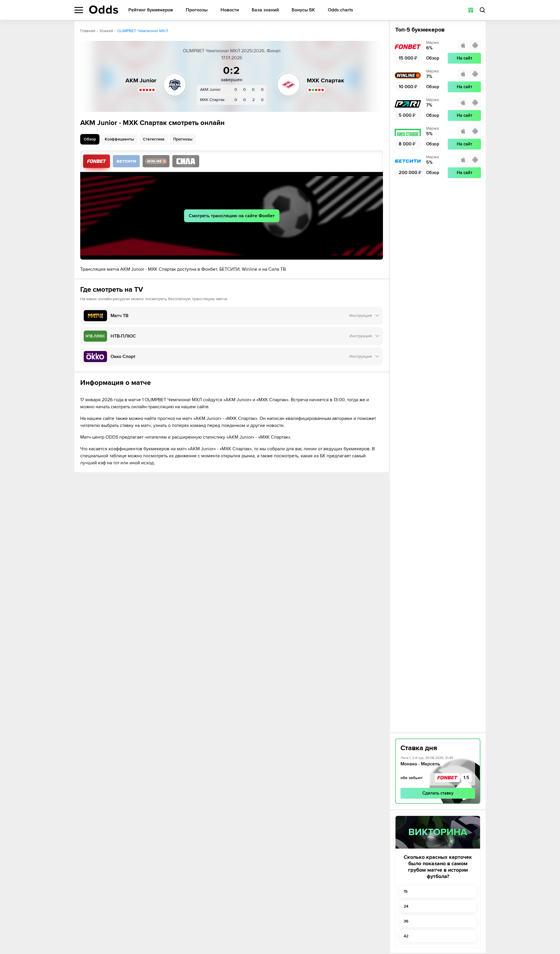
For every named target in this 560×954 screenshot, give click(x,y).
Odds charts (340, 10)
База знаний (265, 10)
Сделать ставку (438, 793)
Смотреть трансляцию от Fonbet (96, 161)
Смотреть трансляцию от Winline (156, 161)
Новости (229, 10)
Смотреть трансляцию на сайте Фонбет (232, 216)
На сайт (464, 58)
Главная (87, 30)
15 (405, 891)
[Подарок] (470, 9)
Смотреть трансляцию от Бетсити (126, 161)
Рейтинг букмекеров (150, 10)
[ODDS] (103, 9)
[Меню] (78, 10)
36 (406, 921)
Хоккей (106, 30)
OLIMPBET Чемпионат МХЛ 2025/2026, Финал (232, 51)
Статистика (153, 139)
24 (406, 906)
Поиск (482, 9)
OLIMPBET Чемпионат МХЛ (142, 30)
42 (406, 936)
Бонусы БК (303, 10)
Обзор (90, 139)
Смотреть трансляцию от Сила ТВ (185, 161)
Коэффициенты (119, 139)
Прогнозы (197, 10)
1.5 (466, 778)
